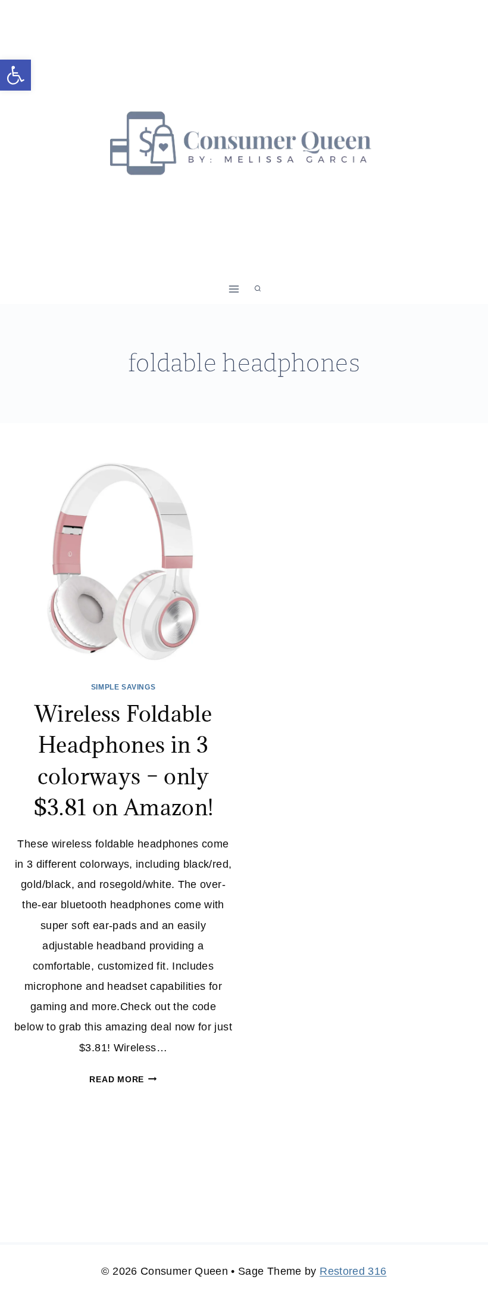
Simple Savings (123, 687)
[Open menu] (234, 289)
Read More (123, 1079)
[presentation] (123, 561)
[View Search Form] (258, 289)
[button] (15, 75)
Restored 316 (353, 1271)
